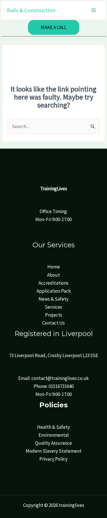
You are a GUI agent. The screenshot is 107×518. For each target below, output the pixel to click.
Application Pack (54, 291)
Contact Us (53, 323)
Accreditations (53, 283)
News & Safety (53, 299)
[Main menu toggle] (93, 10)
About (53, 275)
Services (53, 307)
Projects (53, 315)
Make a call (53, 27)
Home (53, 267)
